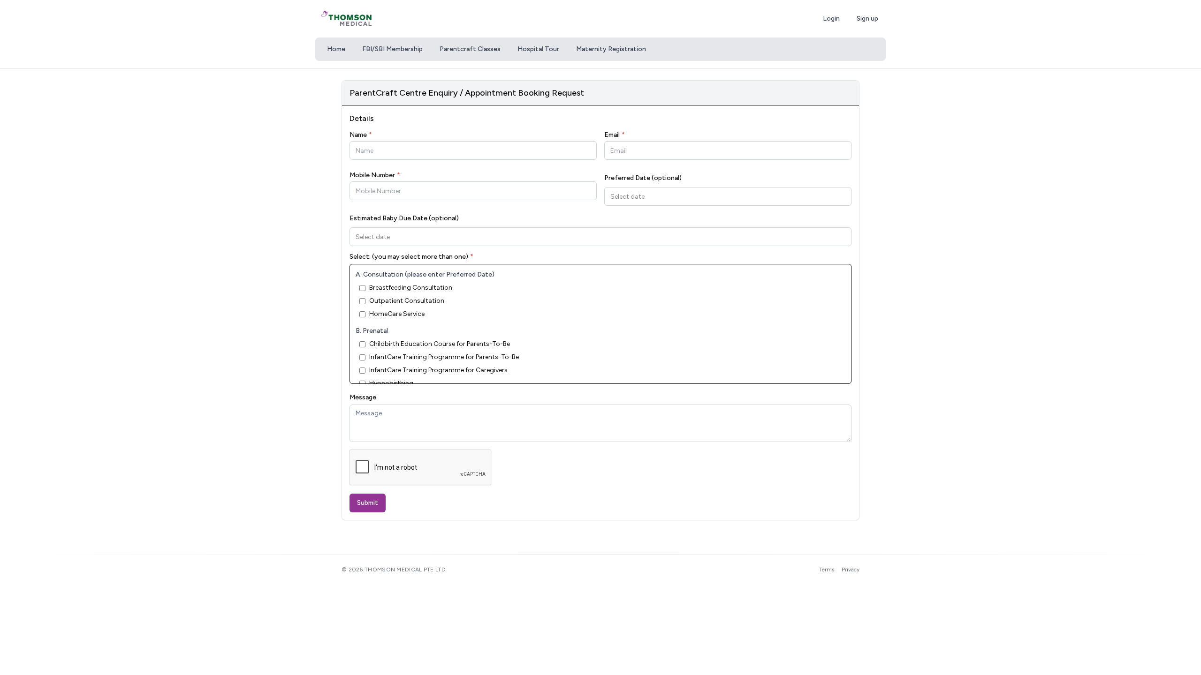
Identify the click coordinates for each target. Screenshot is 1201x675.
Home (336, 49)
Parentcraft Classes (470, 49)
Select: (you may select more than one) (411, 257)
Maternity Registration (611, 49)
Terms (826, 569)
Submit (367, 503)
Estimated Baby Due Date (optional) (404, 218)
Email (614, 135)
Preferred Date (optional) (643, 178)
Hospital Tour (538, 49)
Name (361, 135)
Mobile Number (375, 175)
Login (831, 18)
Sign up (867, 18)
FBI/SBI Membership (392, 49)
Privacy (850, 569)
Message (363, 397)
